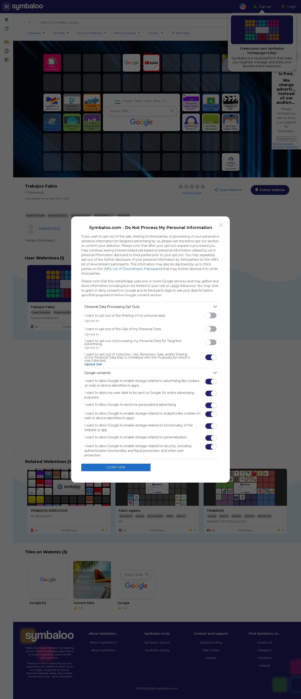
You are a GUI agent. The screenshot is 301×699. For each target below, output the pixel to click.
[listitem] (150, 306)
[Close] (221, 225)
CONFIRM (116, 467)
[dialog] (150, 349)
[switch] (211, 315)
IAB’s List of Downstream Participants (133, 269)
